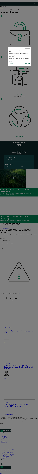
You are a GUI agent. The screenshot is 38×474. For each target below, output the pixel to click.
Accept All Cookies (27, 63)
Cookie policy (10, 61)
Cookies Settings (11, 63)
